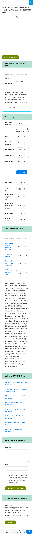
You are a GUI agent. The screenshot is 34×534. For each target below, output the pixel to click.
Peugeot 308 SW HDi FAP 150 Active (9, 263)
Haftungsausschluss (16, 531)
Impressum (5, 531)
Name (7, 464)
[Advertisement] (17, 35)
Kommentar (9, 447)
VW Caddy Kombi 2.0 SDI (8, 272)
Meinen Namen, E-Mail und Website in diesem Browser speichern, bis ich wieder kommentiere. (18, 479)
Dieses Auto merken (10, 57)
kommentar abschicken (15, 488)
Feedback (10, 522)
